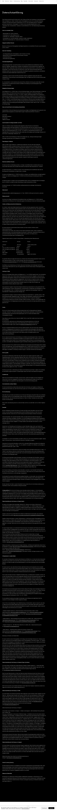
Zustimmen (51, 808)
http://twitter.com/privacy (37, 701)
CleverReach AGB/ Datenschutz (11, 465)
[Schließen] (55, 808)
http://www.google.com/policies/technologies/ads (15, 549)
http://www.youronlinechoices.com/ (30, 261)
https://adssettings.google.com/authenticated (27, 620)
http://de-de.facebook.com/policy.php (28, 682)
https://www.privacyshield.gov (8, 333)
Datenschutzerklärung (25, 808)
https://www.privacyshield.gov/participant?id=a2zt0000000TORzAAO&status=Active (20, 632)
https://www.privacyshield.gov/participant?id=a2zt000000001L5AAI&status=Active (29, 515)
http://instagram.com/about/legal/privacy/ (11, 626)
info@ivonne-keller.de (6, 119)
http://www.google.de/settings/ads (15, 551)
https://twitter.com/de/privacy (16, 631)
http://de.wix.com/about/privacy (26, 324)
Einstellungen (44, 808)
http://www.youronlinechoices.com (13, 613)
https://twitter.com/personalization (31, 631)
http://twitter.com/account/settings (10, 704)
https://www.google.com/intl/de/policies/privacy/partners (23, 546)
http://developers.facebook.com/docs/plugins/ (12, 670)
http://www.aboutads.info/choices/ (10, 261)
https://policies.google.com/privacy (9, 620)
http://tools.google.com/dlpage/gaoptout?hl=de (15, 541)
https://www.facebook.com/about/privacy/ (18, 612)
